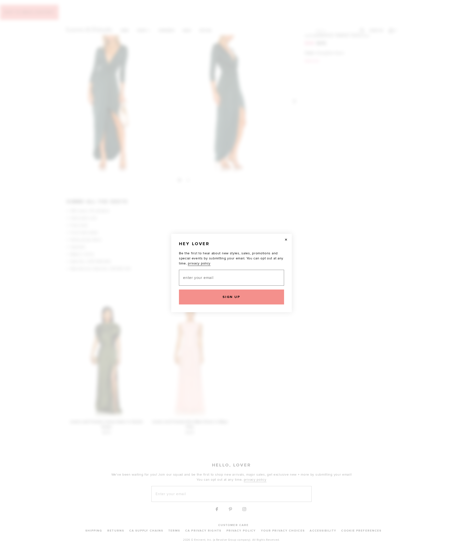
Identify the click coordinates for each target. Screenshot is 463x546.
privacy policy (199, 263)
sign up (231, 297)
